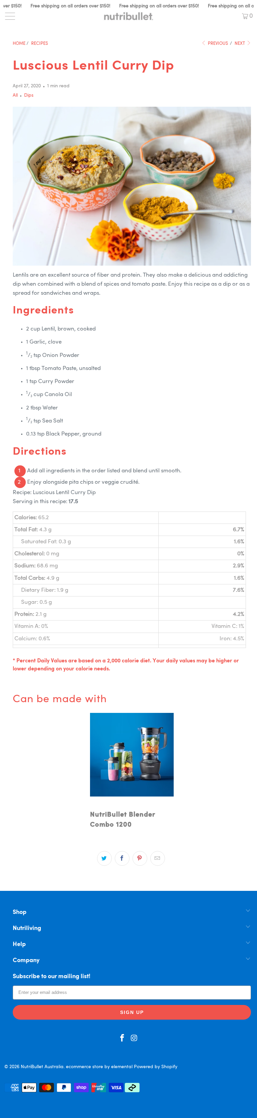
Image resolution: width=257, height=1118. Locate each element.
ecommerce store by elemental (99, 1066)
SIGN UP (132, 1012)
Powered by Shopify (155, 1066)
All (15, 95)
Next (240, 43)
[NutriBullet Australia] (128, 16)
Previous (217, 43)
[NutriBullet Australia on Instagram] (134, 1039)
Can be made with (60, 699)
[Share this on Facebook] (122, 858)
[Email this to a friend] (157, 858)
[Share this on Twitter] (104, 858)
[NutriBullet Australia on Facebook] (122, 1039)
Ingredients (43, 310)
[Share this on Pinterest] (140, 858)
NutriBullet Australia (42, 1066)
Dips (28, 95)
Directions (40, 452)
